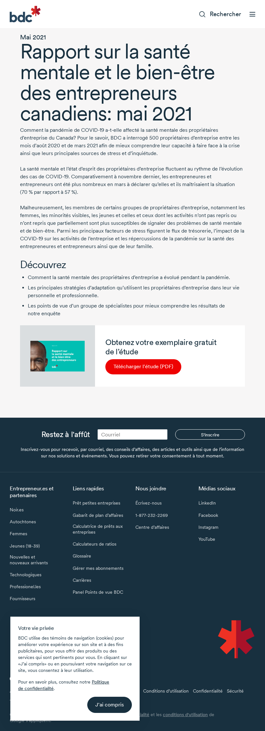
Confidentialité (208, 691)
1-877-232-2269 (151, 515)
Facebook (208, 515)
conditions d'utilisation (185, 714)
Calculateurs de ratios (94, 544)
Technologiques (25, 574)
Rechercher (225, 14)
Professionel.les (25, 586)
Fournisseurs (22, 598)
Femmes (18, 533)
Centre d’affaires (152, 527)
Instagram (208, 527)
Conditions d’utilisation (166, 691)
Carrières (82, 580)
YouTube (206, 539)
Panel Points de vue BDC (98, 592)
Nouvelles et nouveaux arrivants (29, 559)
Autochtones (23, 521)
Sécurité (235, 691)
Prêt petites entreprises (96, 503)
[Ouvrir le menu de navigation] (252, 14)
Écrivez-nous (148, 503)
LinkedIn (207, 503)
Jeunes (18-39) (25, 545)
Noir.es (17, 509)
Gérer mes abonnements (98, 568)
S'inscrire (210, 434)
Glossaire (82, 556)
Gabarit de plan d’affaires (98, 515)
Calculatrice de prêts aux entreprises (98, 529)
